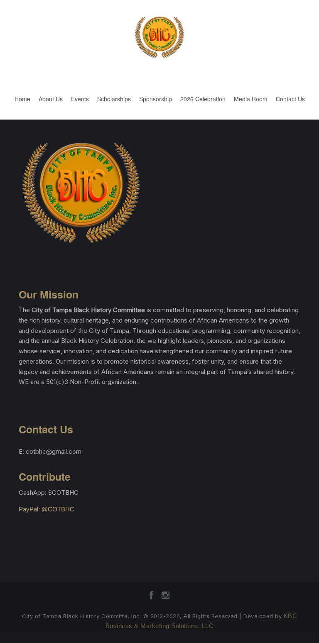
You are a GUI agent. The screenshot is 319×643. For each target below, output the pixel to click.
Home (22, 99)
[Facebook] (151, 597)
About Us (51, 99)
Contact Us (290, 99)
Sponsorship (155, 99)
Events (80, 99)
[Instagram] (165, 597)
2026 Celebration (203, 99)
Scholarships (114, 99)
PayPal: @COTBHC (46, 509)
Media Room (250, 99)
